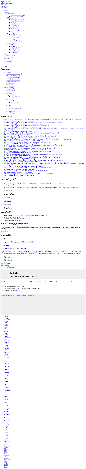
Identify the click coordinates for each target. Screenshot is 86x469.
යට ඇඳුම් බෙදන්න (75, 253)
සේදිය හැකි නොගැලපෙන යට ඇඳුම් (59, 253)
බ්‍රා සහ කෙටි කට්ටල (20, 36)
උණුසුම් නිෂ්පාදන (38, 251)
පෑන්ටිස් (16, 37)
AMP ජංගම (56, 251)
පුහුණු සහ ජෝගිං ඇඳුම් (17, 16)
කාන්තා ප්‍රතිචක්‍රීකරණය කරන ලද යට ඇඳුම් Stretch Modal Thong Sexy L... (24, 140)
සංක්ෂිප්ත (16, 40)
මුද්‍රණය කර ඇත (15, 25)
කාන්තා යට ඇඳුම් (12, 27)
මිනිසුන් (13, 45)
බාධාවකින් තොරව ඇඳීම (14, 75)
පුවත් (5, 54)
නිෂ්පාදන (6, 12)
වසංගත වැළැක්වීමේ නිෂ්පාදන (16, 48)
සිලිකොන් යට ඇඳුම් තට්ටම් (31, 253)
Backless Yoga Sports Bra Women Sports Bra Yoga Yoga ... (20, 169)
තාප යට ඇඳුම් (11, 43)
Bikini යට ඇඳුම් (43, 253)
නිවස (5, 10)
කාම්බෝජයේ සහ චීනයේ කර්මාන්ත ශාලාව (16, 248)
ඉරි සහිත (13, 22)
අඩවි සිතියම (48, 251)
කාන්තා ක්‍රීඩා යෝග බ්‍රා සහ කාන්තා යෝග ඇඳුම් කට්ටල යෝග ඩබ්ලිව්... (24, 166)
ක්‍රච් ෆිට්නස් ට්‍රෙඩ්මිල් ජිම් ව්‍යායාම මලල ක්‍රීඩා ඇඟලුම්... (19, 175)
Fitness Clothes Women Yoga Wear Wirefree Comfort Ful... (19, 146)
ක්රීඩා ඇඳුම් (10, 13)
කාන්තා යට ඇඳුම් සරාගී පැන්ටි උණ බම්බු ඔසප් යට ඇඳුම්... (20, 137)
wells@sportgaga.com (18, 218)
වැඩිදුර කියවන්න (73, 187)
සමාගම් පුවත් (11, 55)
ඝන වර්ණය (14, 24)
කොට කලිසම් (18, 42)
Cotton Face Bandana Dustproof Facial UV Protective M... (19, 121)
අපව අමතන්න (8, 61)
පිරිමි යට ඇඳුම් (11, 18)
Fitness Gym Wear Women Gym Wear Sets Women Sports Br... (21, 143)
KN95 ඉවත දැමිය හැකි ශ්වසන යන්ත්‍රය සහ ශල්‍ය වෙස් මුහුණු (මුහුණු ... (24, 124)
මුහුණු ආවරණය (15, 49)
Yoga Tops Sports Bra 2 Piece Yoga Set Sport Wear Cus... (19, 155)
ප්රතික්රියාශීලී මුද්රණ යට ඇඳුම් (13, 253)
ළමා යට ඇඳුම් (11, 33)
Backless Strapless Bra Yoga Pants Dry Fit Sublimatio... (19, 172)
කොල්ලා (13, 39)
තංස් (12, 31)
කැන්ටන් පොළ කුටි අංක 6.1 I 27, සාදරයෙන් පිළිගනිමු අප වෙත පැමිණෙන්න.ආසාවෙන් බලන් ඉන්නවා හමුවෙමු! (36, 183)
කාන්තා (13, 46)
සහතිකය (10, 60)
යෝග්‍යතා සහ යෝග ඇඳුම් (18, 15)
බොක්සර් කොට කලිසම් (17, 21)
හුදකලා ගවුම (14, 52)
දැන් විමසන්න (5, 231)
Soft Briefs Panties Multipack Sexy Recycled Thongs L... (19, 131)
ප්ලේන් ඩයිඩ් (14, 28)
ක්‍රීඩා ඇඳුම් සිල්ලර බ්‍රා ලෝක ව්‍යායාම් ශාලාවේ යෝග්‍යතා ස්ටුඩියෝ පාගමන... (25, 149)
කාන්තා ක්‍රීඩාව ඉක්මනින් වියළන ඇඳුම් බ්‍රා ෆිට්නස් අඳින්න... (20, 158)
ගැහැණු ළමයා (15, 34)
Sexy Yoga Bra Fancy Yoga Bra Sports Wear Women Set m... (20, 152)
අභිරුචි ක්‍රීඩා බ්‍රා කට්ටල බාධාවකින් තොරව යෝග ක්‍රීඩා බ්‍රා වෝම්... (22, 161)
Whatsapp (11, 267)
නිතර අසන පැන (9, 57)
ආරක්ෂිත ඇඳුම (15, 51)
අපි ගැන (6, 58)
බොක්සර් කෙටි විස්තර (17, 19)
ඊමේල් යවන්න (5, 265)
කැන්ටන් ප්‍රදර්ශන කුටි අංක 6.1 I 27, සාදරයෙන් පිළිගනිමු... (20, 242)
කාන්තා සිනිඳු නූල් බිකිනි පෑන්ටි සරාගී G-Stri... (17, 134)
